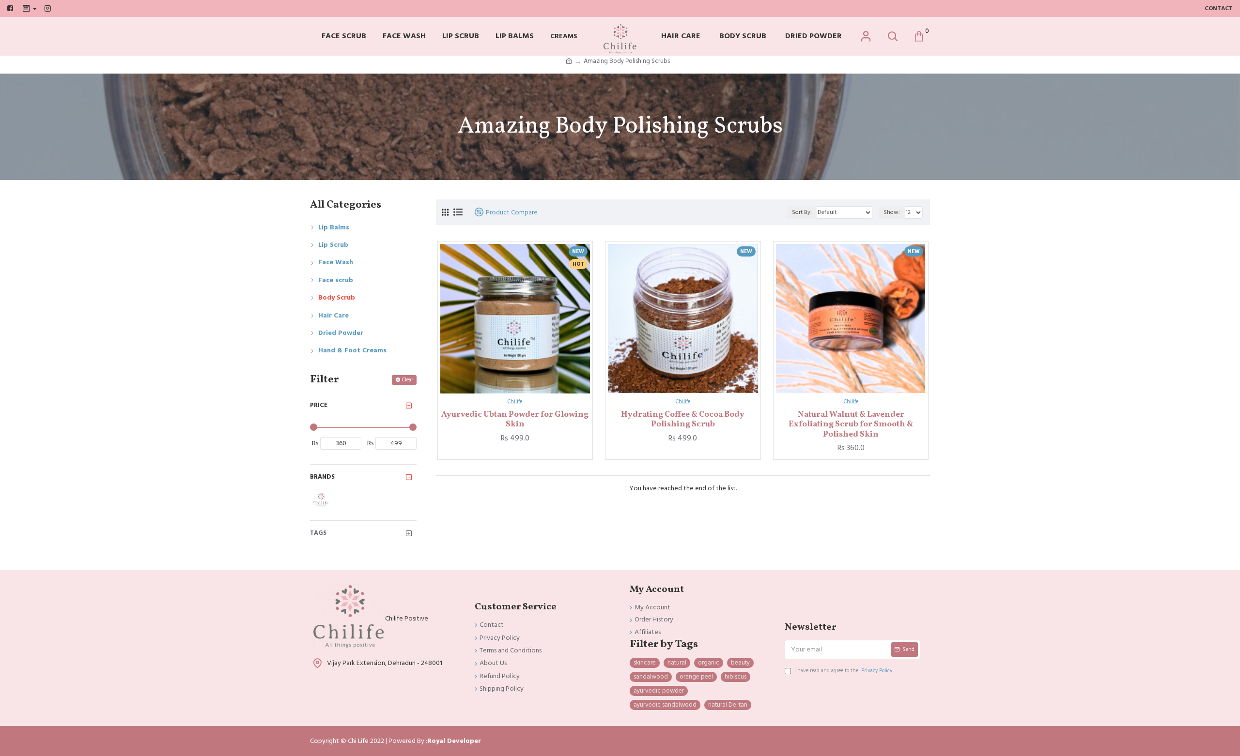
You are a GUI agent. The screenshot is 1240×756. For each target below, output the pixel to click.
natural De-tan (727, 704)
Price (318, 405)
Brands (322, 476)
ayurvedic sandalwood (665, 704)
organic (708, 662)
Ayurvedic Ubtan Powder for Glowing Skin (515, 420)
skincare (645, 662)
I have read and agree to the (843, 670)
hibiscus (735, 676)
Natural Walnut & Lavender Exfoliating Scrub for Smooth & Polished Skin (851, 424)
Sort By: (802, 212)
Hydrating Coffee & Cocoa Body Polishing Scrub (682, 420)
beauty (740, 662)
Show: (892, 212)
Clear (407, 379)
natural (676, 662)
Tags (318, 533)
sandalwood (651, 676)
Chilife (515, 401)
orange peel (696, 676)
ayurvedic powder (659, 690)
